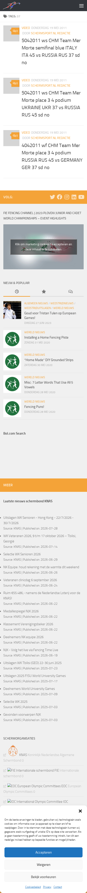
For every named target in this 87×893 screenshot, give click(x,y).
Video (26, 28)
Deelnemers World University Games (29, 689)
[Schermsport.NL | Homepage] (14, 5)
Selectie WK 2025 (15, 702)
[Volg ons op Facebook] (59, 197)
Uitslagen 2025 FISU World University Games (34, 676)
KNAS (17, 528)
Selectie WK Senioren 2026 (22, 554)
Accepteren (43, 852)
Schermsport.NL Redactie (50, 33)
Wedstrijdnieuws (62, 303)
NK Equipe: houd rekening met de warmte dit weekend (41, 567)
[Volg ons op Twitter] (52, 197)
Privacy (47, 887)
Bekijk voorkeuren (43, 877)
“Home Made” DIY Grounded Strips (48, 360)
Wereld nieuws (63, 308)
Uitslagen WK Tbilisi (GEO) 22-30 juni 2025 (32, 663)
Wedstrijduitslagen (37, 308)
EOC (64, 786)
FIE (56, 770)
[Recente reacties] (70, 292)
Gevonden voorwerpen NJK (22, 715)
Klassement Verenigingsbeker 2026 (28, 624)
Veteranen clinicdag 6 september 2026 (30, 580)
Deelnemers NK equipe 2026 (23, 637)
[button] (80, 811)
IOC (65, 802)
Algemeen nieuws (36, 303)
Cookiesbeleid (33, 887)
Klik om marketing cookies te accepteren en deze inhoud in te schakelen (43, 246)
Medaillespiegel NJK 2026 (21, 611)
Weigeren (43, 865)
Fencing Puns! (34, 407)
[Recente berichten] (16, 292)
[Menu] (81, 5)
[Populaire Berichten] (43, 292)
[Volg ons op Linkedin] (74, 197)
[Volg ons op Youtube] (81, 197)
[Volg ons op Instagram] (66, 197)
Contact (58, 887)
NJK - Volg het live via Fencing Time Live (30, 650)
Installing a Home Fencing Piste (46, 337)
